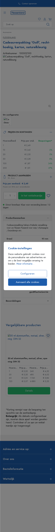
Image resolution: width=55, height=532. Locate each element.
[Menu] (4, 13)
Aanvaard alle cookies (27, 282)
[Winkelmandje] (49, 19)
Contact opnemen (29, 4)
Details (29, 390)
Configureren (28, 273)
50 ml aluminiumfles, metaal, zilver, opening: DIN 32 (28, 360)
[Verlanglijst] (39, 19)
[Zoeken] (48, 24)
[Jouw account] (44, 19)
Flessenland (9, 37)
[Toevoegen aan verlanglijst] (48, 195)
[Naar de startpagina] (18, 12)
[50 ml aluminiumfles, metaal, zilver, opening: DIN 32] (29, 344)
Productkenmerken (15, 218)
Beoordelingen (13, 301)
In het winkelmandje (31, 195)
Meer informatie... (25, 263)
